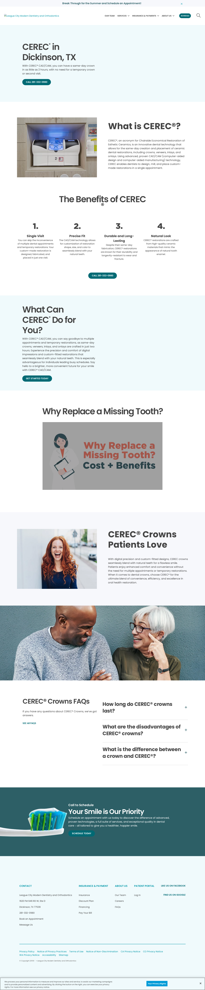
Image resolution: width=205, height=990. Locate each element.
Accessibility (49, 955)
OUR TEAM (110, 15)
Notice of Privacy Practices (52, 951)
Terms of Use (76, 951)
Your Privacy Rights (157, 983)
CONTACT (25, 886)
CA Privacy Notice (130, 951)
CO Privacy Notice (153, 951)
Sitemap (63, 955)
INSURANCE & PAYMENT (93, 886)
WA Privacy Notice (29, 955)
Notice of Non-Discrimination (102, 951)
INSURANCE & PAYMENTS (144, 15)
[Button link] (198, 15)
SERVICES (122, 15)
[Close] (200, 983)
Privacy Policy (26, 951)
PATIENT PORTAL (144, 886)
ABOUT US (167, 15)
